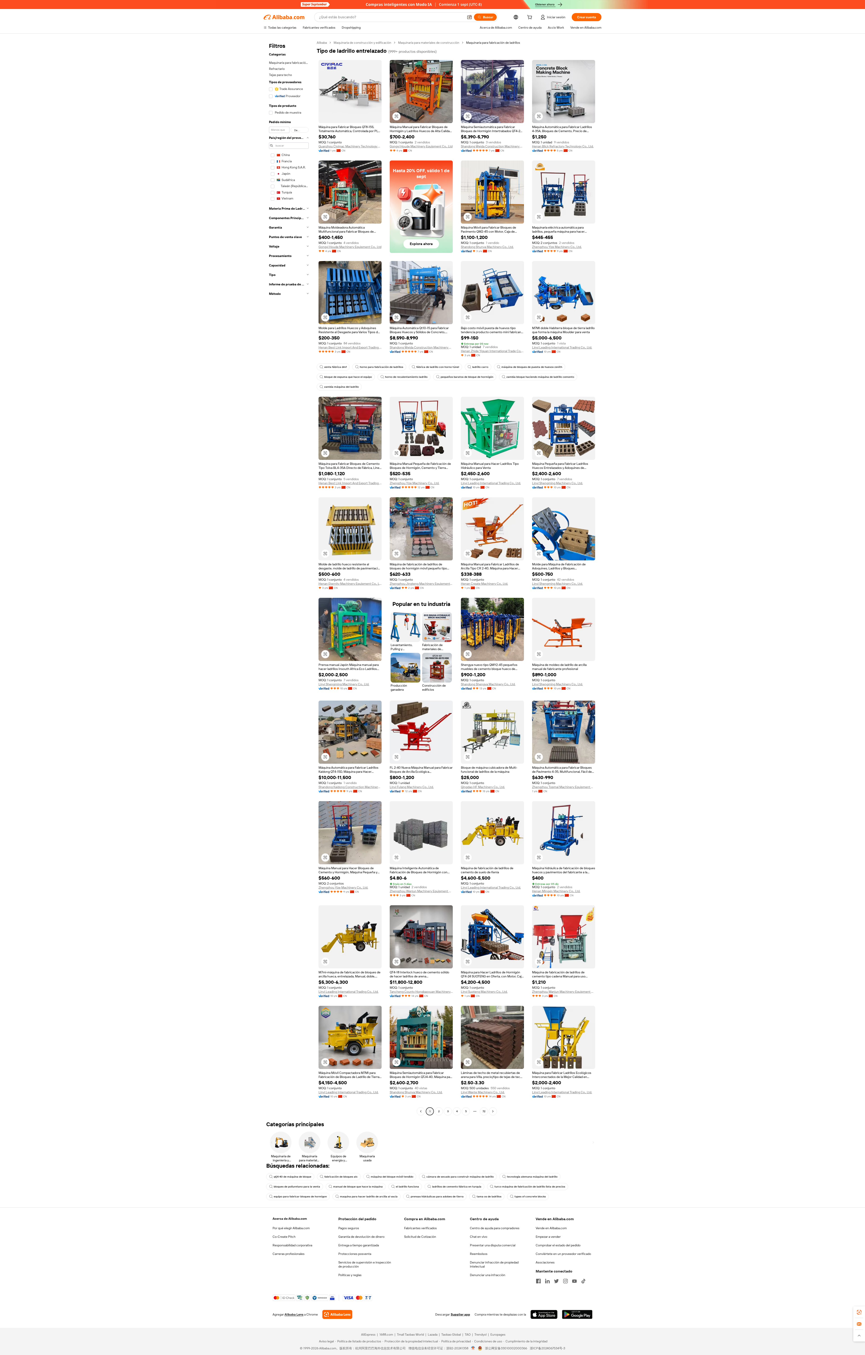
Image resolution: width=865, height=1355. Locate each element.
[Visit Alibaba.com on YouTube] (574, 1281)
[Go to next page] (493, 1111)
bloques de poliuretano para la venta (297, 1186)
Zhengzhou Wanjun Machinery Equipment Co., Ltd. (421, 891)
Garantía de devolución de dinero (361, 1236)
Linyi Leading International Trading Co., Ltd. (562, 347)
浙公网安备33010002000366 (506, 1348)
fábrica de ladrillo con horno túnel (437, 367)
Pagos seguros (348, 1228)
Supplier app (460, 1314)
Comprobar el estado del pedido (558, 1245)
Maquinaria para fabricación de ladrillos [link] (493, 42)
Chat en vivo (478, 1236)
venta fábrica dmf (335, 367)
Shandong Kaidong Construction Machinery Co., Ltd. (350, 787)
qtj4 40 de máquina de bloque (292, 1176)
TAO (468, 1334)
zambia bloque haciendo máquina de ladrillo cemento (540, 376)
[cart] (530, 18)
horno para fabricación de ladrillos (381, 367)
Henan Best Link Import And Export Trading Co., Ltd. (350, 347)
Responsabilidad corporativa (292, 1245)
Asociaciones (545, 1262)
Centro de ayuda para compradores (494, 1228)
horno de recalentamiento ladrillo (406, 376)
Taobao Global (451, 1334)
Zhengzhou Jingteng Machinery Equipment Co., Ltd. (421, 583)
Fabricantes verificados (420, 1228)
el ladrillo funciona (407, 1186)
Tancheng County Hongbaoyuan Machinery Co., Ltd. (421, 991)
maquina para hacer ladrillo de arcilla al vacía (369, 1196)
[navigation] (288, 577)
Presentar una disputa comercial (492, 1245)
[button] (469, 17)
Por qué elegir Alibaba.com (291, 1228)
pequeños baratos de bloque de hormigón (467, 376)
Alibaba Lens (294, 1314)
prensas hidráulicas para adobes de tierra (437, 1196)
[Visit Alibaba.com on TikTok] (583, 1281)
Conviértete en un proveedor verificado (563, 1254)
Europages (497, 1334)
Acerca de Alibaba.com (290, 1218)
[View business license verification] (473, 1348)
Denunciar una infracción (487, 1275)
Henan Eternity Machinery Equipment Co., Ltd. (350, 583)
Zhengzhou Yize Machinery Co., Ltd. (557, 247)
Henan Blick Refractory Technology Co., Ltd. (563, 146)
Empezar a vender (548, 1236)
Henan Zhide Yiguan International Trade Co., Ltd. (492, 351)
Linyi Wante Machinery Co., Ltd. (483, 1092)
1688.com (386, 1334)
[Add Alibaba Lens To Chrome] (337, 1314)
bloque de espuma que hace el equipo (348, 376)
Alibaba (322, 42)
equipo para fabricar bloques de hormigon (300, 1196)
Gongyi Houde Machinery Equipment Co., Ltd (421, 146)
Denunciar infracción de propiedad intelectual (494, 1264)
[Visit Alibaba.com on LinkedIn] (547, 1281)
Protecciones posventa (354, 1254)
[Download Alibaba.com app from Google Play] (577, 1314)
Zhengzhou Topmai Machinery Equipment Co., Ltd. (563, 787)
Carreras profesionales (289, 1254)
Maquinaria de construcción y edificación (362, 42)
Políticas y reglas (350, 1275)
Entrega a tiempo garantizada (358, 1245)
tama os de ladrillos (489, 1196)
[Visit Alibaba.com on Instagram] (565, 1281)
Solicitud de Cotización (420, 1236)
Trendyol (480, 1334)
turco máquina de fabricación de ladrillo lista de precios (529, 1186)
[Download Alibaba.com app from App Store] (544, 1314)
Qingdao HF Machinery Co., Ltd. (483, 787)
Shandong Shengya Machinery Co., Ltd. (488, 684)
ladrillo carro (480, 367)
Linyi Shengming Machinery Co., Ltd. (557, 483)
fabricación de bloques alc (341, 1176)
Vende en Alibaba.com (551, 1228)
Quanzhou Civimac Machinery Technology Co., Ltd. (350, 146)
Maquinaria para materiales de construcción (428, 42)
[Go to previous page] (421, 1111)
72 (484, 1111)
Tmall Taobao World (410, 1334)
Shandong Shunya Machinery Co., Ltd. (487, 247)
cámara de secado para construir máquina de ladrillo (460, 1176)
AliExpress (368, 1334)
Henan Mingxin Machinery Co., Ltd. (556, 891)
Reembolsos (478, 1254)
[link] (859, 1312)
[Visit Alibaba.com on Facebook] (538, 1281)
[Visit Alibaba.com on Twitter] (556, 1281)
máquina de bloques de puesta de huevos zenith (531, 367)
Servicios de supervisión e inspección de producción (364, 1264)
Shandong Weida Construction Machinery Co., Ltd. (492, 146)
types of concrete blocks (530, 1196)
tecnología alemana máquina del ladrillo (532, 1176)
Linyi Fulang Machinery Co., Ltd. (412, 787)
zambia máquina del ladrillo (341, 386)
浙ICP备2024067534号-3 (547, 1348)
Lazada (432, 1334)
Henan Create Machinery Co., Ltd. (484, 583)
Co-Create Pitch (284, 1236)
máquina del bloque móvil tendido (392, 1176)
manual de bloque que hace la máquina (358, 1186)
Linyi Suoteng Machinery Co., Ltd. (484, 991)
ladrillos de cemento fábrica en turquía (456, 1186)
